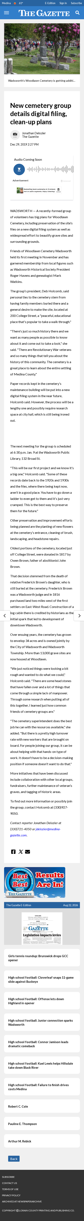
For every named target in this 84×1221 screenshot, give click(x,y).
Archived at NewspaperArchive (22, 1201)
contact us (9, 1183)
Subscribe (76, 3)
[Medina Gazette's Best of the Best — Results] (42, 882)
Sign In (63, 3)
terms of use (10, 1189)
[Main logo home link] (42, 12)
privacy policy (11, 1195)
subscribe (8, 1176)
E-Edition (50, 3)
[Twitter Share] (20, 852)
